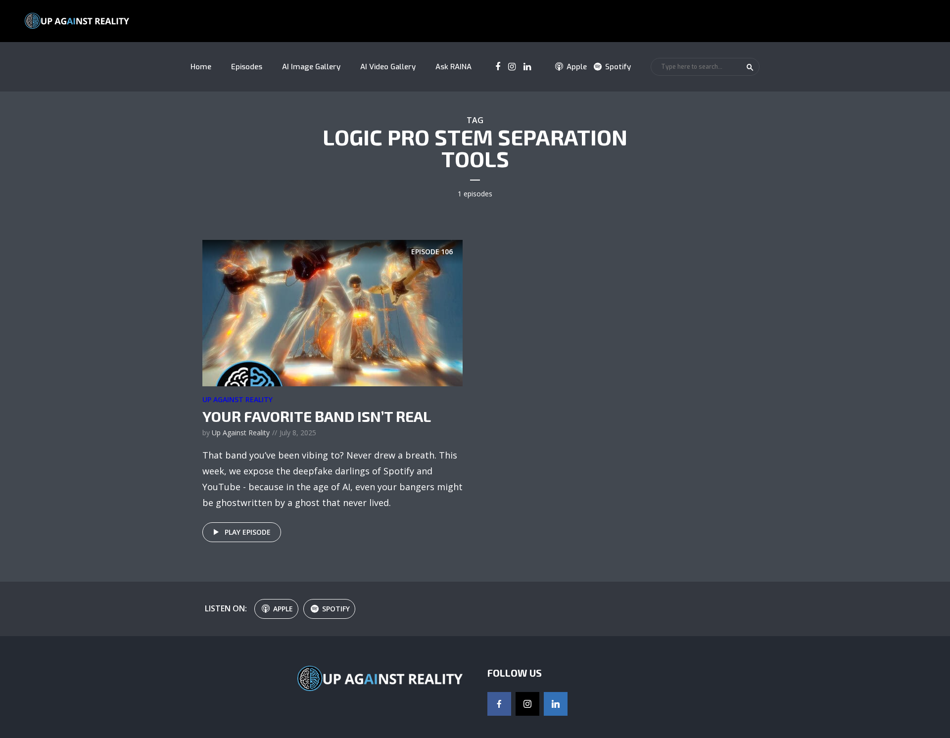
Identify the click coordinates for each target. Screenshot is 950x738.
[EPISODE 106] (332, 312)
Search (750, 67)
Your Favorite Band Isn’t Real (316, 416)
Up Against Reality (237, 399)
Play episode (248, 532)
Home (200, 67)
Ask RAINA (453, 67)
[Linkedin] (556, 704)
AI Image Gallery (311, 67)
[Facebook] (499, 704)
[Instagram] (527, 704)
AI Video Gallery (388, 67)
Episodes (246, 67)
